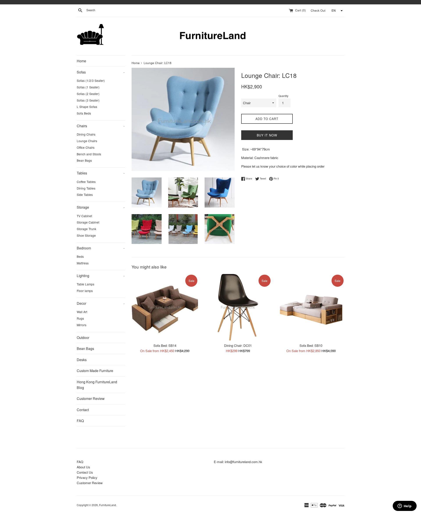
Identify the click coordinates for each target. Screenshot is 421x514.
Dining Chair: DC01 (238, 345)
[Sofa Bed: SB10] (311, 307)
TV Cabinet (84, 216)
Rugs (80, 318)
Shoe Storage (86, 235)
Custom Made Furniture (95, 370)
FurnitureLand (107, 505)
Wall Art (82, 312)
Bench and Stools (89, 154)
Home (81, 60)
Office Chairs (86, 147)
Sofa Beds (84, 113)
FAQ (80, 420)
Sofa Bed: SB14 (164, 345)
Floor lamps (85, 290)
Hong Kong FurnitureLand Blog (97, 384)
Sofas (101, 72)
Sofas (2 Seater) (88, 93)
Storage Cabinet (88, 222)
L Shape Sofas (87, 106)
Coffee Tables (86, 181)
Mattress (83, 263)
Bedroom (101, 248)
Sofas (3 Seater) (88, 100)
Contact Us (85, 472)
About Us (83, 467)
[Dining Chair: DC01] (238, 307)
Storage (101, 207)
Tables (101, 173)
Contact (83, 409)
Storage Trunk (86, 229)
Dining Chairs (86, 134)
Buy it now (267, 135)
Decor (101, 303)
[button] (336, 10)
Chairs (101, 125)
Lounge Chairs (87, 141)
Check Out (318, 10)
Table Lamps (85, 284)
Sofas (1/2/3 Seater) (91, 80)
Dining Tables (86, 188)
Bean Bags (84, 160)
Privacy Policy (87, 477)
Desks (82, 359)
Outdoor (83, 337)
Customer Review (91, 398)
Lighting (101, 275)
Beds (80, 256)
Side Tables (85, 194)
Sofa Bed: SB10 (311, 345)
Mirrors (81, 325)
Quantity (283, 96)
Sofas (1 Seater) (88, 87)
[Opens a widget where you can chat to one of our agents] (404, 506)
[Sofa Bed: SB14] (165, 307)
